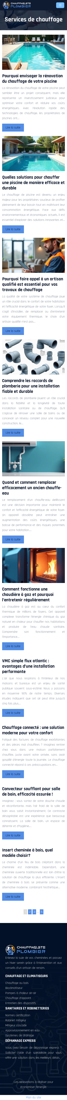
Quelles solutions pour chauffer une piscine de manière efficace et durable (33, 182)
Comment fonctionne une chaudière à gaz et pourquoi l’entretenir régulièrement (28, 594)
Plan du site (33, 1097)
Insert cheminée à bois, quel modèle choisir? (27, 852)
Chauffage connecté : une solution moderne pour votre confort (33, 730)
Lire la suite (13, 127)
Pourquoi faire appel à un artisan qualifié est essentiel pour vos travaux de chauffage (32, 284)
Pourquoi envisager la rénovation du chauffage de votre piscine (32, 78)
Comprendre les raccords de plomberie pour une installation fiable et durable (30, 386)
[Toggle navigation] (60, 5)
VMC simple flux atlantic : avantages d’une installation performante (28, 666)
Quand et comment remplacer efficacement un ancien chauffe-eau (31, 488)
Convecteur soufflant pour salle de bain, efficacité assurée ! (31, 791)
